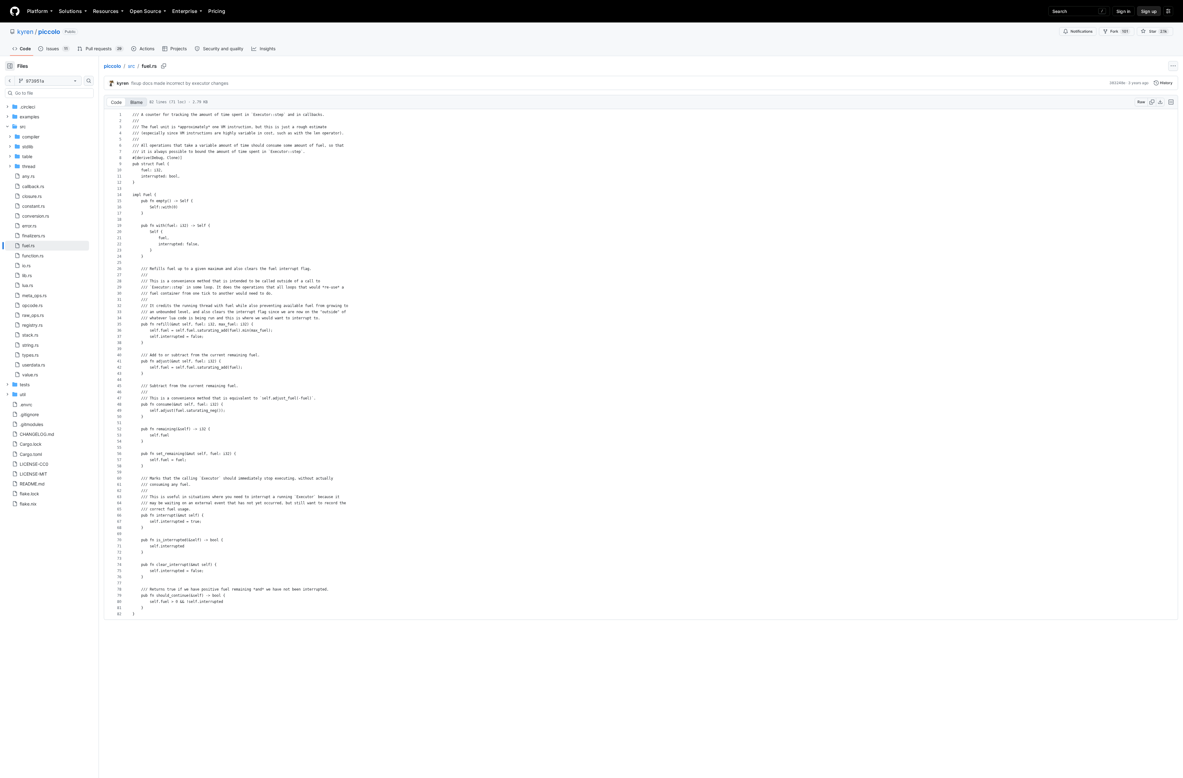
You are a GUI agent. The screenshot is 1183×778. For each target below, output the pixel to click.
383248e (1117, 82)
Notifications (1081, 31)
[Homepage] (15, 11)
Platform (37, 11)
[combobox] (51, 93)
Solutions (70, 11)
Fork (1119, 31)
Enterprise (184, 11)
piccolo (49, 31)
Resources (106, 11)
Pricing (216, 11)
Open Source (145, 11)
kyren (25, 31)
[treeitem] (47, 246)
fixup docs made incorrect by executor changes (179, 83)
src (131, 66)
